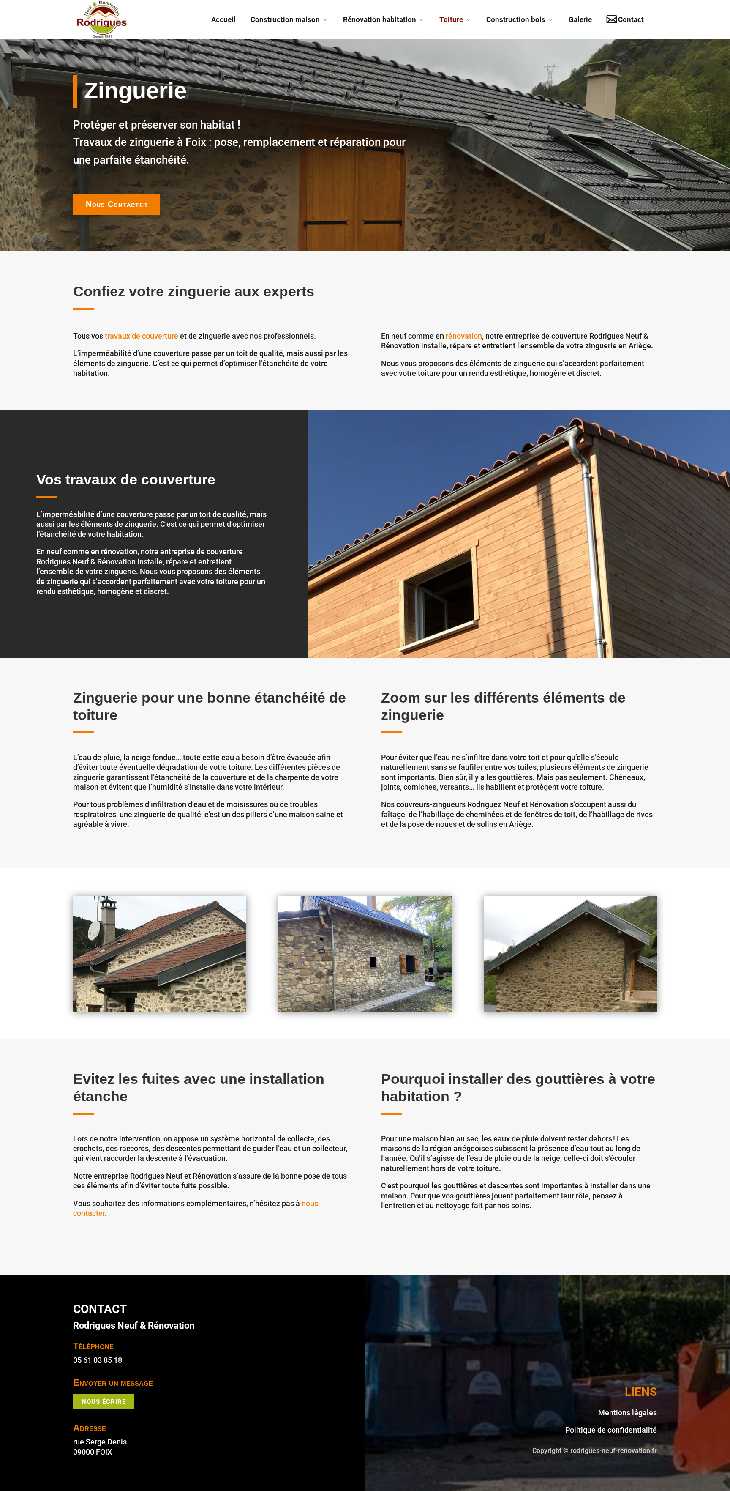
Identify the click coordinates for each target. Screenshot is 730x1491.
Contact (631, 20)
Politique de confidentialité (611, 1429)
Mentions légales (627, 1412)
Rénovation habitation (379, 20)
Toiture (451, 20)
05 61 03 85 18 (97, 1360)
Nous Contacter (116, 204)
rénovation (464, 335)
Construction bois (515, 20)
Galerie (580, 20)
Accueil (223, 20)
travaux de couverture (141, 335)
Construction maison (285, 20)
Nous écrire (104, 1402)
